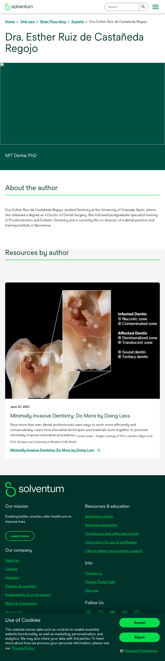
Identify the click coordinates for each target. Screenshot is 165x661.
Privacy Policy (23, 648)
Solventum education (101, 525)
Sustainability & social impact (27, 595)
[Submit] (143, 7)
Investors (12, 578)
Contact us (93, 573)
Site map (91, 590)
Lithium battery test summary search (113, 551)
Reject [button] (139, 637)
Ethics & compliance (21, 603)
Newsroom (14, 612)
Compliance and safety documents (112, 534)
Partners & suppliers (21, 586)
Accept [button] (139, 623)
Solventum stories (99, 516)
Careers (11, 569)
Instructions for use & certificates (111, 542)
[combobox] (126, 7)
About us (12, 560)
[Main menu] (155, 7)
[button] (138, 650)
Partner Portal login (100, 582)
